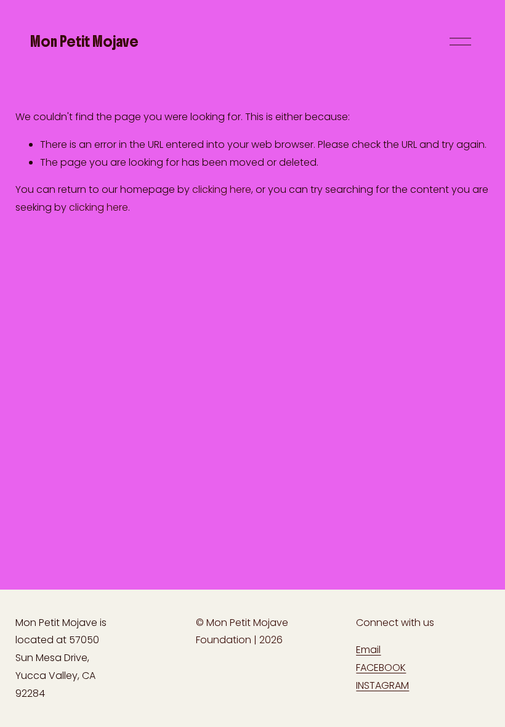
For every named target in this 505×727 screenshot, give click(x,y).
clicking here (221, 189)
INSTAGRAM (382, 685)
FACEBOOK (381, 667)
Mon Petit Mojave (84, 41)
